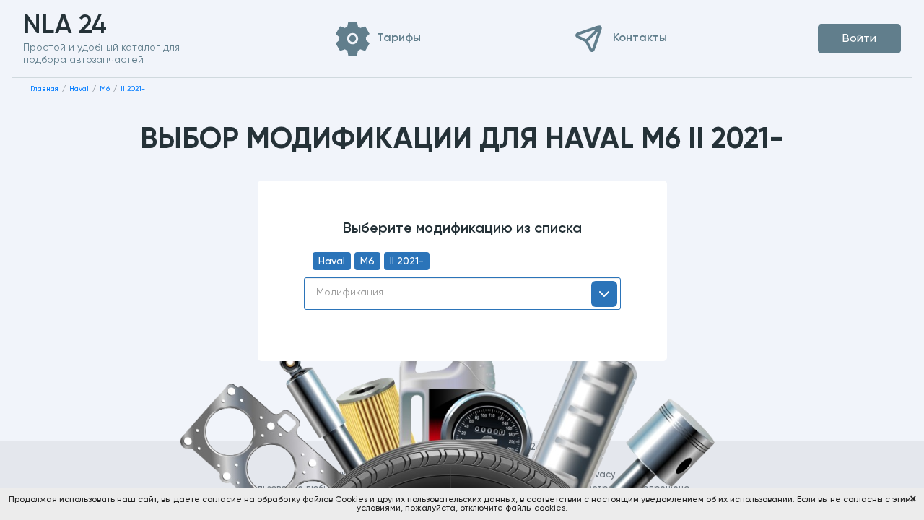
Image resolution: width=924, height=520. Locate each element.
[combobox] (462, 293)
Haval (331, 261)
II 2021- (407, 261)
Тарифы (399, 38)
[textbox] (462, 292)
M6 (367, 261)
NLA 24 (87, 26)
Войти (859, 39)
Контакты (640, 38)
